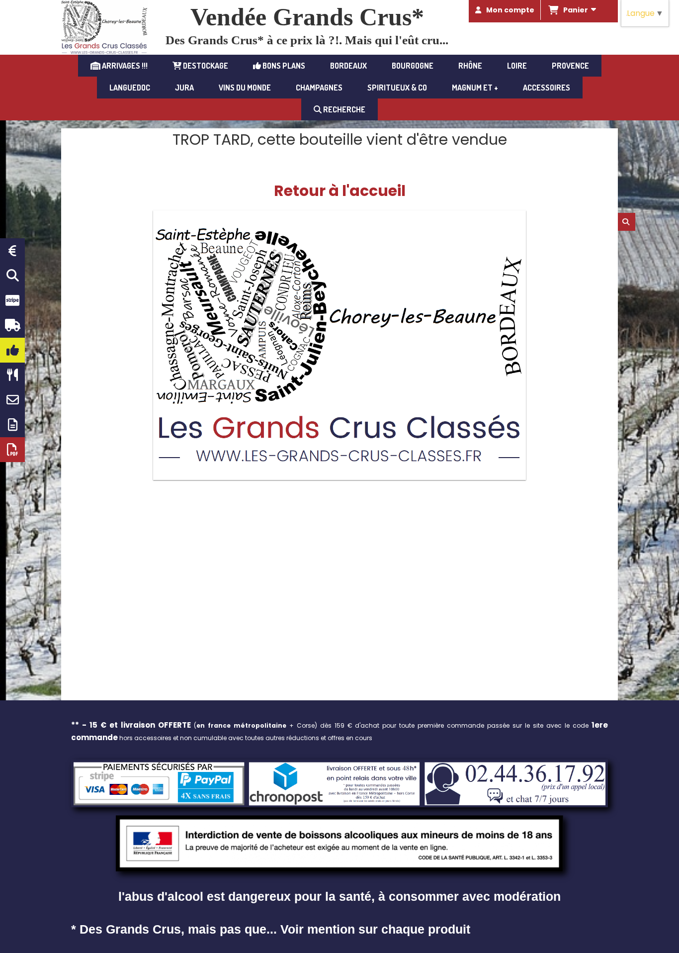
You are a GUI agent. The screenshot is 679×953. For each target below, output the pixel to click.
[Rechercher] (626, 222)
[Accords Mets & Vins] (12, 375)
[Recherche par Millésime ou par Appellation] (12, 275)
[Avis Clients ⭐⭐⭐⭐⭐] (12, 350)
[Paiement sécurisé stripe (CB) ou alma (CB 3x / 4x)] (12, 300)
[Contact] (12, 399)
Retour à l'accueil (340, 190)
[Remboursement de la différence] (12, 250)
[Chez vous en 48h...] (12, 325)
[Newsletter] (12, 424)
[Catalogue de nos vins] (12, 449)
